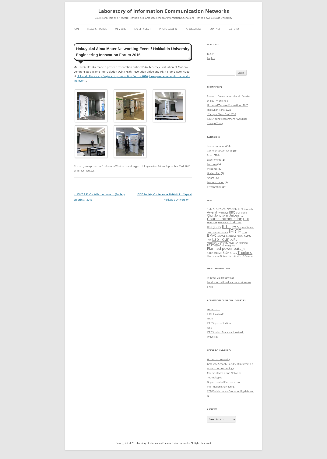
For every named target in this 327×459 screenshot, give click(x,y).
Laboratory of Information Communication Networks (163, 11)
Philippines (229, 245)
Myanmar (243, 243)
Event (210, 155)
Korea (247, 235)
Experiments (214, 159)
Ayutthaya (223, 212)
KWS (209, 240)
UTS (241, 256)
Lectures (234, 28)
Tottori (235, 256)
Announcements (216, 146)
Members (120, 28)
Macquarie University (217, 243)
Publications (193, 28)
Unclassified (213, 173)
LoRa (233, 239)
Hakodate (223, 222)
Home (76, 28)
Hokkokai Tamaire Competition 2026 (227, 105)
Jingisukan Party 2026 (219, 109)
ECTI (246, 219)
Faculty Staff (142, 28)
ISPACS (221, 235)
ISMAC (211, 235)
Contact (215, 28)
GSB (215, 222)
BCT (238, 212)
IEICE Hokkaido (215, 314)
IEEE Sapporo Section (243, 227)
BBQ (232, 212)
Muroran (233, 242)
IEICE (235, 231)
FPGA (210, 222)
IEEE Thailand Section (217, 232)
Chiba (244, 212)
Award (210, 177)
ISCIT (244, 232)
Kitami (240, 236)
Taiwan (233, 253)
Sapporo (212, 253)
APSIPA (217, 209)
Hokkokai (234, 222)
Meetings (212, 168)
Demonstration (215, 182)
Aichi (209, 209)
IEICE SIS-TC (213, 309)
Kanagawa (231, 236)
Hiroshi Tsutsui (85, 170)
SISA (226, 252)
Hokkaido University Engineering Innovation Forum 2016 (112, 76)
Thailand (244, 252)
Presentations (215, 187)
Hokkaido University (218, 359)
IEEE (226, 226)
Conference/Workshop (114, 166)
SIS (220, 253)
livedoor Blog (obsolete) (220, 277)
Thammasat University (219, 256)
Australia (248, 209)
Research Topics (97, 28)
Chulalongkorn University (225, 215)
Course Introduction (224, 218)
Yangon (249, 256)
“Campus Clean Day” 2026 (221, 114)
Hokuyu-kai (147, 166)
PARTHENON (215, 245)
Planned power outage (226, 248)
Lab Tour (220, 239)
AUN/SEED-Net (232, 209)
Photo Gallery (168, 28)
